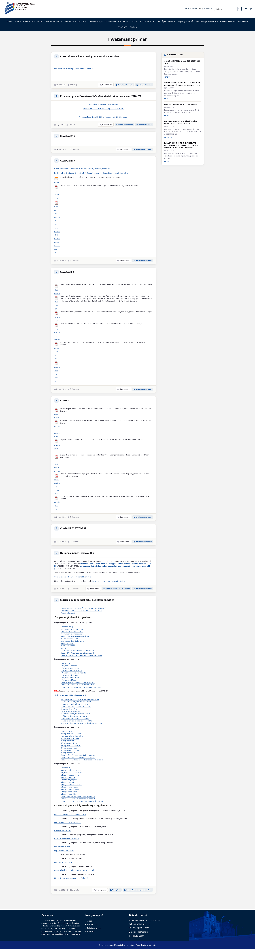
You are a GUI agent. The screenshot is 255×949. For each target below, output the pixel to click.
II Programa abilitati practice (71, 670)
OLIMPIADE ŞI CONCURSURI (102, 21)
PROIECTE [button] (123, 21)
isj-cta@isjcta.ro (207, 9)
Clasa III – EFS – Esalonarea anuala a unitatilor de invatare (82, 760)
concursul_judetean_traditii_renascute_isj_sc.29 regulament (76, 870)
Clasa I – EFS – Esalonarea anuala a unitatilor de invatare (81, 655)
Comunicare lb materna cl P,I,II (72, 631)
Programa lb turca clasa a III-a (72, 736)
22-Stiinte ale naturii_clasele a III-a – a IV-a (76, 706)
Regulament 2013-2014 (63, 862)
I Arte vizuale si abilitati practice (72, 641)
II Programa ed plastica (69, 675)
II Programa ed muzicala (70, 678)
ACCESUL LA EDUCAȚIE (143, 21)
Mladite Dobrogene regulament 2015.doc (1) (71, 878)
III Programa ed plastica (69, 748)
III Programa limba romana (71, 733)
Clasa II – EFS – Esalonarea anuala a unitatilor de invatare (82, 687)
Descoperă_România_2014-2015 (66, 838)
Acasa (89, 921)
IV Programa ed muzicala (70, 789)
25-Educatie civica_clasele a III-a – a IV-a (75, 714)
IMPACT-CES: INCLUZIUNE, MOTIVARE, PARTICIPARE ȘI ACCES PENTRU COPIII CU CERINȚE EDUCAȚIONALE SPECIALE (181, 145)
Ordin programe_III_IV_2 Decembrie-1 (70, 695)
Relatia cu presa (94, 928)
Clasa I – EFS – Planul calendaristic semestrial (77, 653)
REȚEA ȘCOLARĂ (185, 21)
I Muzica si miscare (68, 643)
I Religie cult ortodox (68, 646)
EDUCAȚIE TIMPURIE (25, 21)
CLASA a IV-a (67, 136)
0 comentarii (107, 85)
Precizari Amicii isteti (62, 846)
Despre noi (92, 924)
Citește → (168, 77)
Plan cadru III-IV (66, 768)
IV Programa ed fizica (68, 794)
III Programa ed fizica (68, 753)
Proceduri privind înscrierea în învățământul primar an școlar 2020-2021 (101, 96)
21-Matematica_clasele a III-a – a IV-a (74, 704)
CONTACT (123, 27)
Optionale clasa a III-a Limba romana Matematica (72, 577)
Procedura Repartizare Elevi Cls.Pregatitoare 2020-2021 (103, 108)
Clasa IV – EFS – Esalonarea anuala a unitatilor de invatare (82, 801)
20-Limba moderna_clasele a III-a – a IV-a (76, 702)
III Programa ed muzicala (70, 750)
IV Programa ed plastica (69, 787)
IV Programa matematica (70, 775)
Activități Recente (125, 85)
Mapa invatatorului (68, 613)
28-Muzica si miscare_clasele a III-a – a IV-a (76, 721)
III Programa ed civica (69, 743)
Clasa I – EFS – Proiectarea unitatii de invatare (77, 650)
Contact (90, 931)
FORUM (133, 27)
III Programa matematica (70, 738)
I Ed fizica (64, 648)
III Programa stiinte (68, 741)
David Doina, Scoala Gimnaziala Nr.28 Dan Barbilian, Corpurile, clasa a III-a (82, 169)
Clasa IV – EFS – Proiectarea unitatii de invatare (78, 796)
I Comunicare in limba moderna (72, 634)
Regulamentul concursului (64, 850)
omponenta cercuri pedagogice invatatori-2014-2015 (82, 610)
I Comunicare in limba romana (72, 629)
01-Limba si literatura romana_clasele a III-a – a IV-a (80, 699)
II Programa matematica (70, 668)
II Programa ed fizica (68, 680)
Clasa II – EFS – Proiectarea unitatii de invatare (78, 682)
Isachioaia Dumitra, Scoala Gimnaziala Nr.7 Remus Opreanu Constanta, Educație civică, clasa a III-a (91, 173)
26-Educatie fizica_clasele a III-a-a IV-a (74, 716)
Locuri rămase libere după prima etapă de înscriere (90, 56)
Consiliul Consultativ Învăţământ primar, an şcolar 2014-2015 (83, 608)
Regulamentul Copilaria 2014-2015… (67, 822)
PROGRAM (243, 21)
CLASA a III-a (67, 160)
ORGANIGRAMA (228, 21)
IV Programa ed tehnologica (71, 784)
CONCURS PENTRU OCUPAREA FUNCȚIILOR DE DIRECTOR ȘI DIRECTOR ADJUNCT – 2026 (182, 84)
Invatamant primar (144, 149)
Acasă (9, 21)
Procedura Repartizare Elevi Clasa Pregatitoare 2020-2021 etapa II (103, 117)
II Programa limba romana (70, 666)
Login (249, 8)
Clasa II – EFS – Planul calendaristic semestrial (77, 685)
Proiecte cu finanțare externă (118, 589)
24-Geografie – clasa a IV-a (70, 711)
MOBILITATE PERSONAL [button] (49, 21)
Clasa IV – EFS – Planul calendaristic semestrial (78, 799)
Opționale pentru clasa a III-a (77, 553)
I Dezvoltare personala (69, 639)
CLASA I (64, 400)
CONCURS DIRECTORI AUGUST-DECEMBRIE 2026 (182, 62)
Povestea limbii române (101, 581)
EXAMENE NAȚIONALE (75, 21)
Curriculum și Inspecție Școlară (139, 890)
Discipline (116, 890)
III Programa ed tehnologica (71, 745)
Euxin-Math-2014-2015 (62, 830)
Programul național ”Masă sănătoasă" (181, 104)
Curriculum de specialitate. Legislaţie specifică (87, 599)
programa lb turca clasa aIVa (71, 772)
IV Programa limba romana (71, 770)
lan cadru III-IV (66, 731)
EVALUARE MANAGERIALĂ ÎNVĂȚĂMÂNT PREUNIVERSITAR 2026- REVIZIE (181, 122)
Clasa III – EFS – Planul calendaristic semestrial (78, 757)
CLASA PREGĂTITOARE (73, 528)
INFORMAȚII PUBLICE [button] (206, 21)
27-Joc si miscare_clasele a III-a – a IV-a (75, 718)
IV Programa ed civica (69, 792)
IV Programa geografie (69, 780)
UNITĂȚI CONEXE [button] (165, 21)
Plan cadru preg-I (67, 627)
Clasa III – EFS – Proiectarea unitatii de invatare (78, 755)
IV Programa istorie (68, 777)
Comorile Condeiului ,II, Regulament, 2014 (70, 814)
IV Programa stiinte (68, 782)
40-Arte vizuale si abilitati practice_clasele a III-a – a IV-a (81, 723)
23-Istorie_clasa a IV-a (69, 709)
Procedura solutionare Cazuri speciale (103, 104)
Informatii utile (145, 85)
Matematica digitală (118, 581)
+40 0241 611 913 (191, 9)
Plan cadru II (65, 663)
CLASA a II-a (67, 271)
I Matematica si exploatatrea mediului (75, 636)
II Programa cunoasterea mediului (73, 673)
